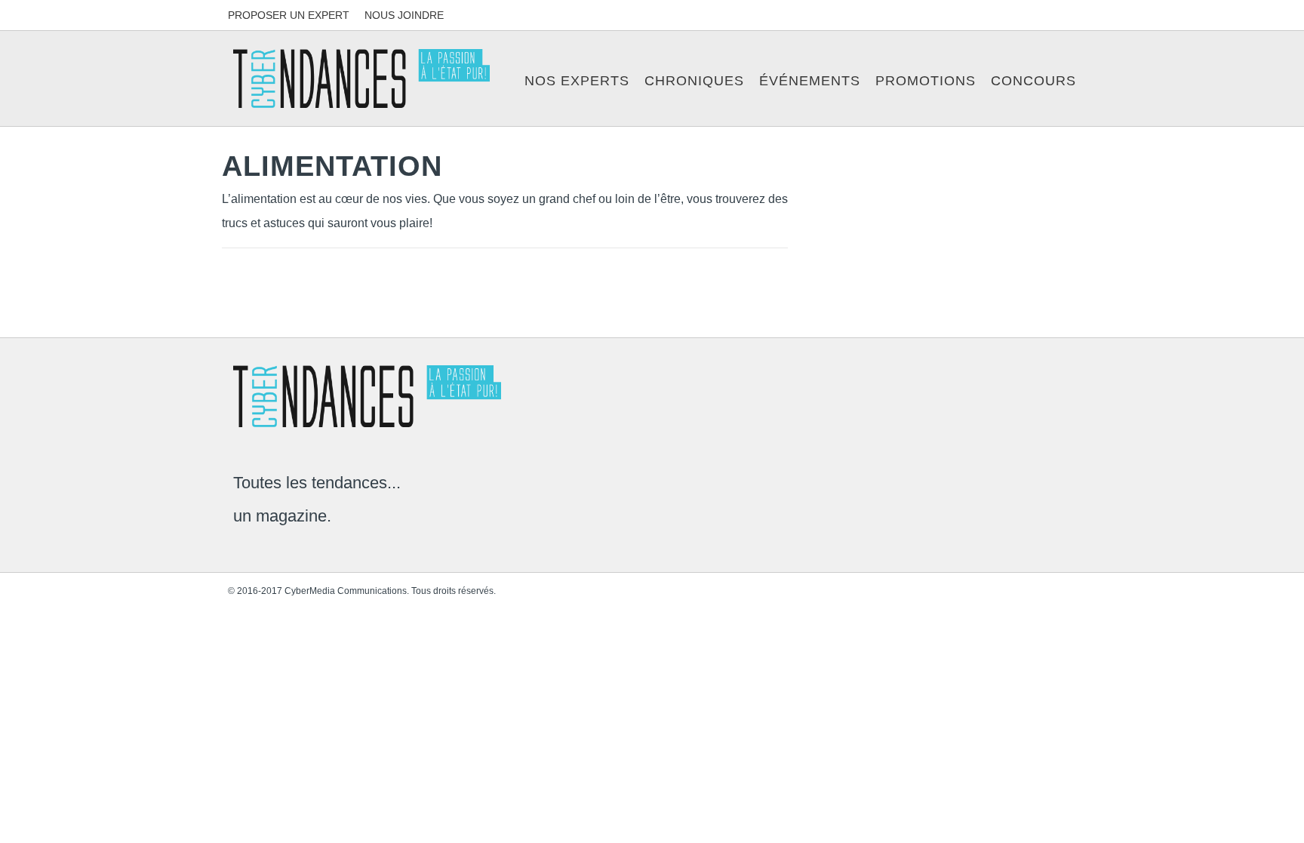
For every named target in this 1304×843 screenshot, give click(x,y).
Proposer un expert (288, 15)
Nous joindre (404, 15)
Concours (1033, 80)
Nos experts (576, 80)
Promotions (925, 80)
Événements (809, 80)
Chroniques (694, 80)
